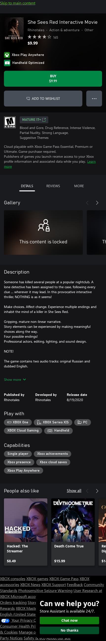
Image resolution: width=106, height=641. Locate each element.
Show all (74, 490)
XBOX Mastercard (31, 608)
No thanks (69, 630)
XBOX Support (53, 584)
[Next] (97, 202)
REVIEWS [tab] (53, 185)
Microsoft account (26, 596)
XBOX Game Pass (64, 578)
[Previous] (87, 202)
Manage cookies (32, 632)
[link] (25, 532)
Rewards (7, 608)
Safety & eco (34, 638)
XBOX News (30, 584)
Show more (12, 379)
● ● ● (94, 98)
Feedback (75, 584)
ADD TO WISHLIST (46, 98)
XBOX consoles (12, 578)
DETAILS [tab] (27, 185)
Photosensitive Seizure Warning (45, 590)
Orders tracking (13, 602)
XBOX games (37, 578)
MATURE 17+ (31, 120)
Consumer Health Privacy (21, 626)
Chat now (69, 620)
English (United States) (19, 614)
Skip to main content (17, 2)
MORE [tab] (79, 185)
